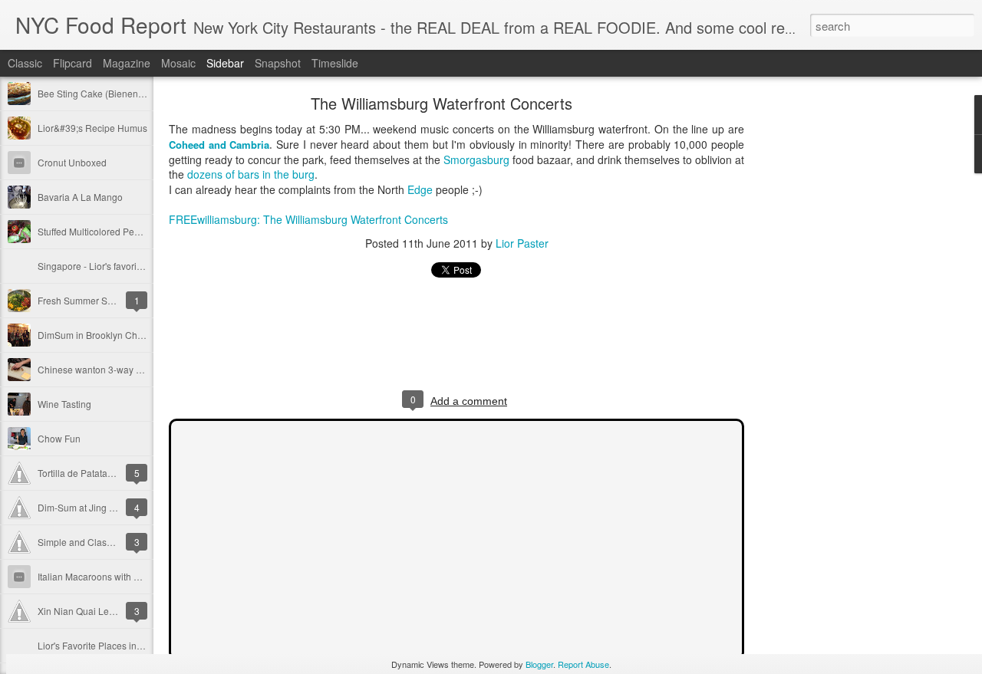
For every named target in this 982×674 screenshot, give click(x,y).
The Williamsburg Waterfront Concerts (441, 103)
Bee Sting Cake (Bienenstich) (99, 93)
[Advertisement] (828, 341)
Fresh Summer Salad (82, 300)
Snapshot (278, 63)
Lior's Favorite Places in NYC (98, 645)
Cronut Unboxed (72, 162)
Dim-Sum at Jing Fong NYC (95, 507)
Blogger (539, 664)
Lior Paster (522, 243)
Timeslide (334, 63)
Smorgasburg (476, 159)
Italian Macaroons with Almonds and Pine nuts (134, 576)
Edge (420, 189)
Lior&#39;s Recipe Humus (92, 127)
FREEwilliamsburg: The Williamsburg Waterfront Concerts (308, 219)
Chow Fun (59, 438)
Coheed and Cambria (219, 144)
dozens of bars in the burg (251, 174)
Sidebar (225, 63)
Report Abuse (583, 664)
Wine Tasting (64, 403)
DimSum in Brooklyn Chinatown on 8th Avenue (135, 334)
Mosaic (178, 63)
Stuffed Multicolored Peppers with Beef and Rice (138, 231)
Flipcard (72, 63)
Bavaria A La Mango (80, 196)
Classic (25, 63)
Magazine (126, 63)
